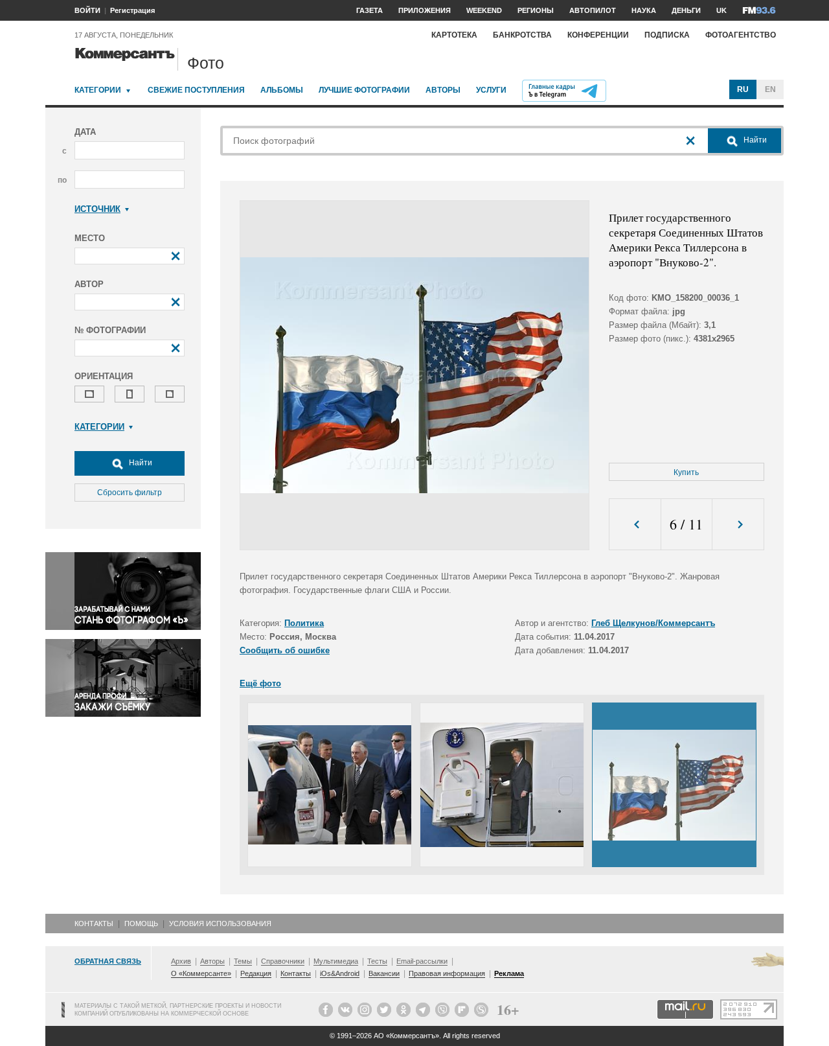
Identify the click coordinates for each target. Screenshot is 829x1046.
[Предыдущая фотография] (635, 524)
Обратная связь (107, 961)
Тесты (377, 961)
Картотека (454, 35)
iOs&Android (339, 973)
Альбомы (281, 90)
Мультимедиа (335, 961)
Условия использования (220, 923)
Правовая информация (447, 973)
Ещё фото (260, 683)
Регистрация (132, 10)
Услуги (491, 90)
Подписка (667, 35)
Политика (304, 623)
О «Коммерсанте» (201, 973)
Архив (181, 961)
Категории (97, 90)
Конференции (598, 35)
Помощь (141, 923)
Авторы (443, 90)
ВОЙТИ (87, 10)
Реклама (509, 973)
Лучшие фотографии (364, 90)
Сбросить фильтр (129, 492)
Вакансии (384, 973)
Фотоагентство (740, 35)
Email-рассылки (422, 961)
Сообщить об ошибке (285, 650)
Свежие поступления (196, 90)
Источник (97, 209)
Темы (243, 961)
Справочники (282, 961)
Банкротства (522, 35)
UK (721, 10)
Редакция (255, 973)
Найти (139, 462)
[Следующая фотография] (738, 524)
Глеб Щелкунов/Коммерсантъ (653, 623)
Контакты (93, 923)
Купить (686, 472)
